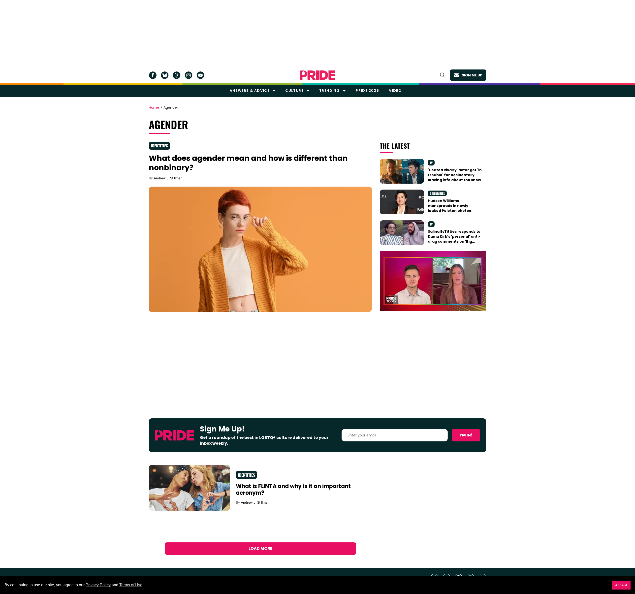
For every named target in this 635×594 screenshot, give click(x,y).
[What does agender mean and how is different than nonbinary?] (260, 249)
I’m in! (466, 435)
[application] (433, 281)
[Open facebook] (153, 75)
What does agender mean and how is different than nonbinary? (248, 163)
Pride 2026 (367, 90)
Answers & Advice (249, 90)
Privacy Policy (98, 585)
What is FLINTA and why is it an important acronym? (293, 489)
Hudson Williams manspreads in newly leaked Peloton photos (449, 205)
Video (395, 90)
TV (431, 163)
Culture (294, 90)
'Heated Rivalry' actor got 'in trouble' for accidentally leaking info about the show (455, 175)
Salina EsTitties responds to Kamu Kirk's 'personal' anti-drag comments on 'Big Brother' (454, 239)
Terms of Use (130, 585)
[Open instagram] (188, 75)
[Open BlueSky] (165, 75)
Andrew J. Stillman (168, 178)
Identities (159, 146)
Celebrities (437, 193)
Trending (329, 90)
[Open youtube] (200, 75)
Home (154, 107)
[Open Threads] (177, 75)
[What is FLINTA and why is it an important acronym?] (189, 488)
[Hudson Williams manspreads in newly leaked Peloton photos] (402, 201)
